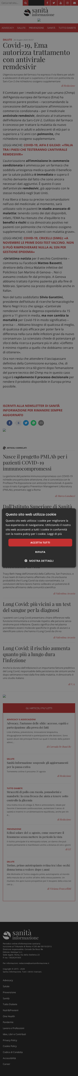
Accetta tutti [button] (40, 542)
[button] (39, 561)
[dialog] (39, 538)
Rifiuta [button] (40, 552)
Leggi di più (54, 533)
